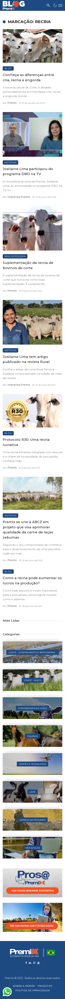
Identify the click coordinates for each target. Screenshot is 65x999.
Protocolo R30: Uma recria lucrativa (26, 442)
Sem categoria (15, 256)
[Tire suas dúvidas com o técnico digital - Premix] (32, 917)
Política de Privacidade (32, 990)
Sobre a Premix (24, 985)
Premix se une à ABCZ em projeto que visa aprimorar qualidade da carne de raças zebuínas (28, 529)
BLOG (8, 68)
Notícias (10, 162)
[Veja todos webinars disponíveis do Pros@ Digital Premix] (32, 882)
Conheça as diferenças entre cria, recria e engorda (28, 77)
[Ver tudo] (32, 652)
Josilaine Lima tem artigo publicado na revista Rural (26, 359)
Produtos (45, 985)
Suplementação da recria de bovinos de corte (28, 265)
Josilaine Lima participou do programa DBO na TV (28, 171)
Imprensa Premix (18, 197)
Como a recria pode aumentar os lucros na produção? (32, 580)
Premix (12, 102)
